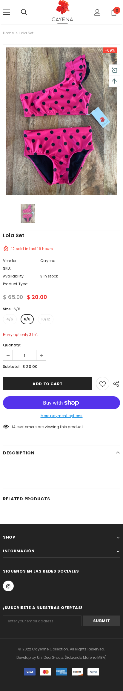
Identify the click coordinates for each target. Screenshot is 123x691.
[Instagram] (8, 586)
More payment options (62, 415)
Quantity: (12, 345)
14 (13, 426)
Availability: (14, 276)
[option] (61, 121)
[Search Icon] (30, 12)
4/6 (9, 319)
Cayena (48, 260)
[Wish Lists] (102, 383)
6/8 (27, 319)
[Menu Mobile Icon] (6, 12)
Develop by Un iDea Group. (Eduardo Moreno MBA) (61, 657)
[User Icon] (97, 12)
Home (8, 33)
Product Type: (15, 283)
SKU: (7, 268)
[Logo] (62, 12)
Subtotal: (12, 366)
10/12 (45, 319)
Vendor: (10, 260)
